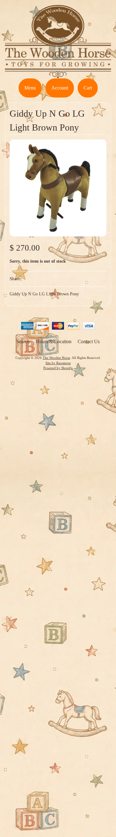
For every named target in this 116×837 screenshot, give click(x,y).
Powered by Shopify (58, 368)
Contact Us (89, 341)
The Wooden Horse (56, 358)
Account (59, 87)
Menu (30, 87)
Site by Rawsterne (58, 363)
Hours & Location (53, 341)
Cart (88, 87)
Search (23, 341)
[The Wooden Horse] (58, 74)
